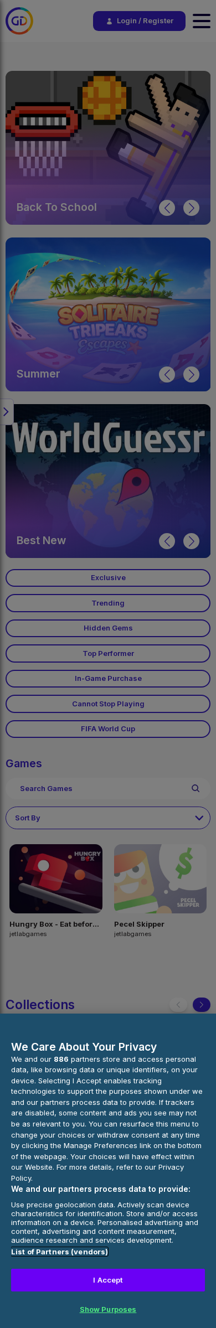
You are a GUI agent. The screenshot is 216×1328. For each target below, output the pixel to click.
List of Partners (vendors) (59, 1251)
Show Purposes (108, 1309)
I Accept (107, 1279)
